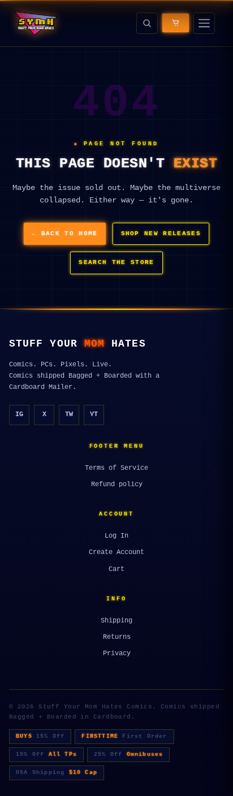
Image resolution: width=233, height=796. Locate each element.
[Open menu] (204, 23)
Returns (117, 637)
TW (69, 414)
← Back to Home (64, 233)
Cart (116, 569)
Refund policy (117, 484)
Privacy (117, 653)
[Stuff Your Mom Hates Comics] (35, 23)
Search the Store (116, 262)
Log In (116, 536)
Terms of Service (116, 468)
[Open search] (147, 23)
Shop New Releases (161, 233)
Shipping (116, 621)
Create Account (116, 552)
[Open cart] (175, 23)
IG (19, 414)
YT (94, 414)
